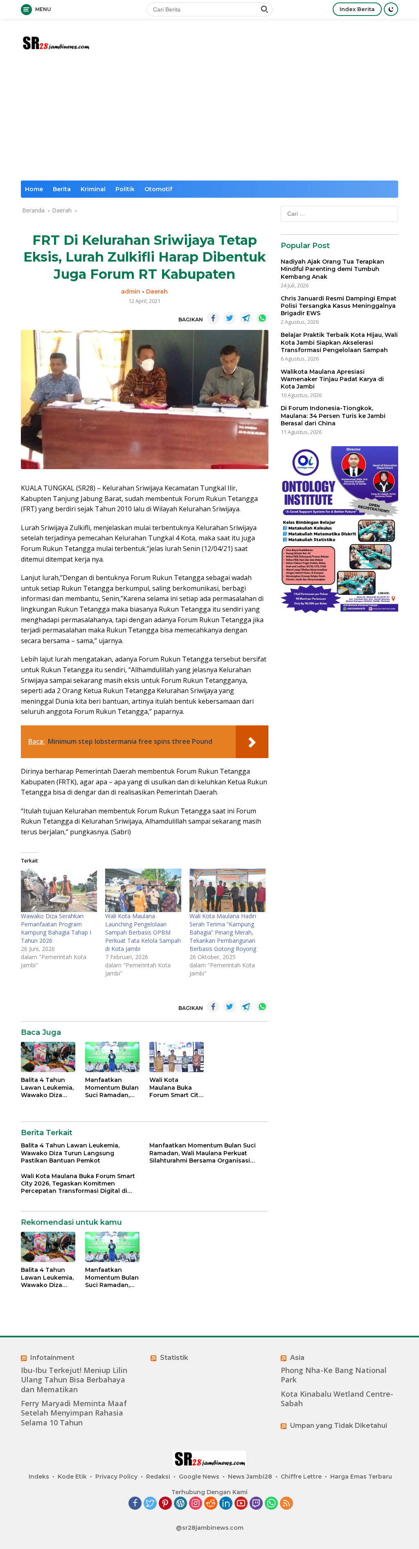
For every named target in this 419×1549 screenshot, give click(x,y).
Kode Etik (72, 1476)
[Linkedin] (225, 1504)
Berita (62, 189)
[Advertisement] (209, 119)
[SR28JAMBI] (55, 41)
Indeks (39, 1476)
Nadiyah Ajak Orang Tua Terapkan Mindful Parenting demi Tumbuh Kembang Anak (332, 269)
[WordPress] (180, 1504)
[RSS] (286, 1504)
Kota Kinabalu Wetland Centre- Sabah (337, 1398)
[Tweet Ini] (229, 318)
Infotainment (52, 1358)
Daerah (157, 291)
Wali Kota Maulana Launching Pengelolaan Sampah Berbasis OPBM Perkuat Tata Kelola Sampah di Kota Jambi (143, 932)
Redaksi (158, 1476)
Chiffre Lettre (301, 1476)
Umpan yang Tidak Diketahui (338, 1425)
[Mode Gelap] (391, 9)
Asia (297, 1358)
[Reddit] (210, 1504)
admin (130, 291)
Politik (125, 189)
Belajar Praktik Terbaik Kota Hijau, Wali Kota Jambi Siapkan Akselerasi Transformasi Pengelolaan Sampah (339, 342)
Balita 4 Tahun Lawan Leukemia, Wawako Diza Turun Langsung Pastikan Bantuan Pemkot (48, 1087)
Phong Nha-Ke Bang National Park (334, 1375)
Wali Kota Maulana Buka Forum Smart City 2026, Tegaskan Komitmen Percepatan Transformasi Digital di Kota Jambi (175, 1087)
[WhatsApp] (271, 1504)
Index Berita (357, 9)
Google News (199, 1476)
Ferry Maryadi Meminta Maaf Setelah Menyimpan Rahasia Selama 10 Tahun (74, 1413)
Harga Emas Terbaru (361, 1476)
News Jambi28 (250, 1476)
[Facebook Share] (213, 318)
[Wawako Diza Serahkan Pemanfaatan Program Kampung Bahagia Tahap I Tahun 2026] (59, 890)
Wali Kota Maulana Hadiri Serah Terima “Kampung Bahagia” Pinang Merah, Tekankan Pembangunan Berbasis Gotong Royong (222, 932)
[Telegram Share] (246, 318)
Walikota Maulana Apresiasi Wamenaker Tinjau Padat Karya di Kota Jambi (332, 379)
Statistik (174, 1358)
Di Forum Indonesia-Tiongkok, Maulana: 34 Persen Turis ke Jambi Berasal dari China (333, 415)
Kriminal (93, 189)
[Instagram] (195, 1504)
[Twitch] (256, 1504)
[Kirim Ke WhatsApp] (262, 318)
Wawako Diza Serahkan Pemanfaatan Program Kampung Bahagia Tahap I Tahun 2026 (56, 928)
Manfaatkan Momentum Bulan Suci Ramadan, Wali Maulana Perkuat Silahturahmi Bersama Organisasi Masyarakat (112, 1087)
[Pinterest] (165, 1504)
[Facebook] (135, 1504)
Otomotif (158, 189)
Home (34, 189)
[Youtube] (241, 1504)
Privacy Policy (116, 1476)
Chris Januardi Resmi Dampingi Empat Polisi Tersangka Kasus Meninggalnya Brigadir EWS (338, 306)
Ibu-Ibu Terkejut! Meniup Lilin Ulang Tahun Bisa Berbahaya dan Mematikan (74, 1380)
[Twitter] (150, 1504)
